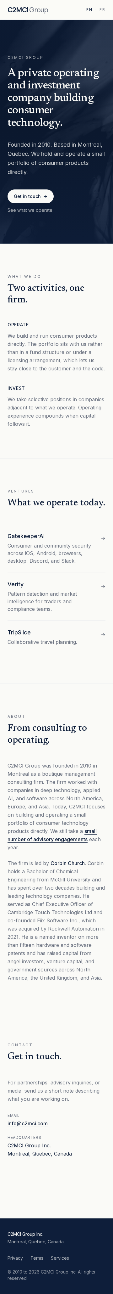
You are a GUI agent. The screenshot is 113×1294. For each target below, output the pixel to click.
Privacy (15, 1258)
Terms (36, 1258)
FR (102, 9)
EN (89, 9)
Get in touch (30, 196)
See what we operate (30, 210)
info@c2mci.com (28, 1123)
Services (60, 1258)
